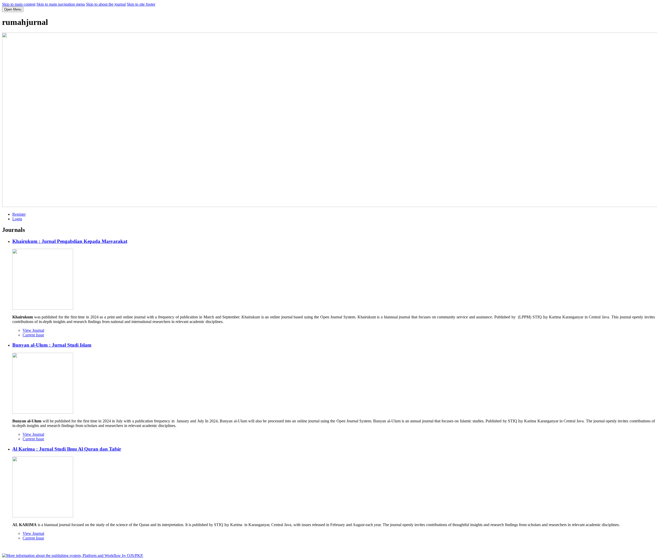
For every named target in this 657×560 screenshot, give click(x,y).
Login (17, 219)
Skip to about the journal (106, 4)
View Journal (33, 330)
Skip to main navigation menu (60, 4)
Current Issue (33, 335)
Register (19, 214)
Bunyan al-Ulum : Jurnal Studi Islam (51, 345)
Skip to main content (18, 4)
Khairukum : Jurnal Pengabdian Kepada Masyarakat (69, 241)
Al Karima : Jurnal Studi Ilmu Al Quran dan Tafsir (66, 449)
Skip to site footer (141, 4)
